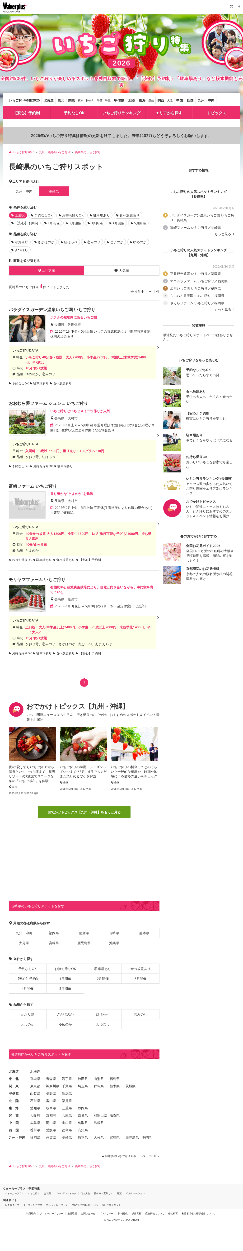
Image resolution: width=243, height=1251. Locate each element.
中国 (179, 100)
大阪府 (35, 1115)
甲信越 (119, 100)
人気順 (124, 270)
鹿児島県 (84, 943)
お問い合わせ (88, 1213)
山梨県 (35, 1093)
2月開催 (75, 223)
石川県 (35, 1100)
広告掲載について (154, 1213)
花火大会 (85, 1193)
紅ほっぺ (70, 242)
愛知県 (35, 1108)
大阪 (170, 100)
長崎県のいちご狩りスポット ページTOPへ (131, 1156)
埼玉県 (83, 1086)
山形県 (99, 1078)
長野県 (51, 1093)
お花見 (47, 1193)
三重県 (67, 1108)
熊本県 (144, 933)
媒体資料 (136, 1213)
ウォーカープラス (14, 1193)
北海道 (49, 100)
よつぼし (21, 249)
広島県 (35, 1122)
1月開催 (54, 223)
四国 (190, 100)
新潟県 (67, 1093)
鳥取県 (83, 1122)
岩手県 (67, 1078)
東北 (61, 100)
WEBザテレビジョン (57, 1205)
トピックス (216, 112)
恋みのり (93, 242)
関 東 (14, 1086)
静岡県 (83, 1108)
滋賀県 (115, 1115)
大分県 (24, 943)
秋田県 (83, 1078)
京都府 (51, 1115)
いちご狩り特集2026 (24, 100)
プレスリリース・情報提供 (113, 1213)
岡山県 (51, 1122)
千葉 (100, 100)
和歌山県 (100, 1115)
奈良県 (83, 1115)
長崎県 (114, 933)
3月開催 (97, 223)
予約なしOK (74, 112)
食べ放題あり (130, 215)
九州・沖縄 (206, 100)
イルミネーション (135, 1193)
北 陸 (14, 1100)
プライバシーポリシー (51, 1213)
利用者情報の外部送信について (198, 1213)
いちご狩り (34, 1193)
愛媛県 (51, 1130)
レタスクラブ (12, 1205)
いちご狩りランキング (121, 112)
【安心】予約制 (26, 112)
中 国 (14, 1122)
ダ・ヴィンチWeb (32, 1205)
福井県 (67, 1100)
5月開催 (140, 223)
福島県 (115, 1078)
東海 (142, 100)
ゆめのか (139, 242)
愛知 (151, 100)
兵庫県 (67, 1115)
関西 (161, 100)
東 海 (14, 1108)
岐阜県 (51, 1108)
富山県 (51, 1100)
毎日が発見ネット (111, 1205)
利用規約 (31, 1213)
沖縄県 (114, 943)
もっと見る (223, 234)
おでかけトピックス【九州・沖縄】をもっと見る (84, 812)
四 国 (14, 1130)
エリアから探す (169, 112)
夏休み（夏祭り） (103, 1193)
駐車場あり (101, 215)
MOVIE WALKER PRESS (85, 1205)
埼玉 (108, 100)
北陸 (131, 100)
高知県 (83, 1130)
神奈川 (90, 100)
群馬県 (99, 1086)
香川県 (35, 1130)
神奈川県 (52, 1086)
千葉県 (67, 1086)
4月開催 (118, 223)
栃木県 (115, 1086)
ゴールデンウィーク (65, 1193)
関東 (71, 100)
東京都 (35, 1086)
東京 (81, 100)
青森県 (51, 1078)
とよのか (116, 242)
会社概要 (173, 1213)
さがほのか (46, 242)
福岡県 (54, 933)
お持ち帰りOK (73, 215)
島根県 (99, 1122)
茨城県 (131, 1086)
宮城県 (35, 1078)
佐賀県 (84, 933)
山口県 (67, 1122)
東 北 (14, 1078)
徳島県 (67, 1130)
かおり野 (21, 242)
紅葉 (119, 1193)
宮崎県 (54, 943)
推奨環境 (72, 1213)
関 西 (14, 1115)
